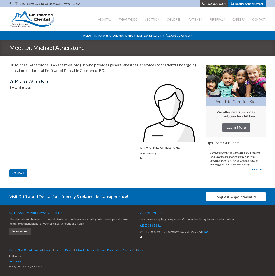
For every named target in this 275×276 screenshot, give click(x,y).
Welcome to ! (35, 213)
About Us (105, 19)
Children (174, 19)
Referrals (217, 19)
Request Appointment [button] (249, 3)
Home (12, 250)
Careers (238, 19)
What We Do (128, 19)
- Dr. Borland (255, 169)
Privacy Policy (114, 250)
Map (205, 231)
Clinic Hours (18, 256)
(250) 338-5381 (216, 3)
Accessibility (129, 250)
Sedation (152, 19)
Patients (195, 19)
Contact (259, 19)
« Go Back (18, 173)
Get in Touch (151, 213)
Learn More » (20, 231)
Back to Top (15, 261)
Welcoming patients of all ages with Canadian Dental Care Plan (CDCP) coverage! (136, 35)
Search (141, 250)
